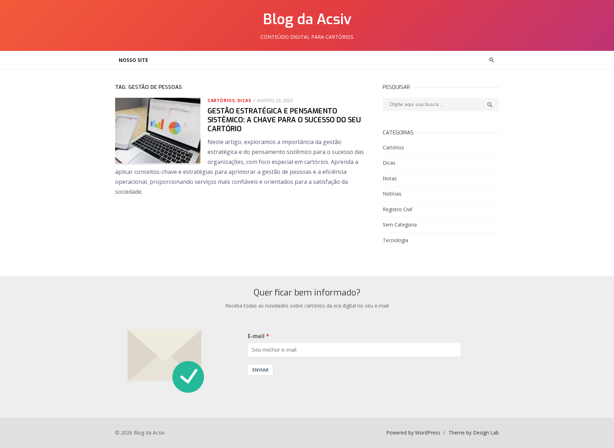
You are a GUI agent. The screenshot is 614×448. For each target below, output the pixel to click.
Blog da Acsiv (307, 19)
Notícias (392, 193)
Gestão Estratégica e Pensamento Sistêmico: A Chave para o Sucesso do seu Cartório (284, 120)
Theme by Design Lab (473, 432)
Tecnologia (395, 240)
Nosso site (133, 60)
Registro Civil (397, 209)
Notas (390, 178)
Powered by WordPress (413, 432)
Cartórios (221, 100)
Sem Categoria (400, 224)
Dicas (244, 100)
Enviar (260, 370)
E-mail (256, 336)
